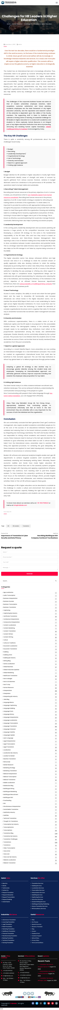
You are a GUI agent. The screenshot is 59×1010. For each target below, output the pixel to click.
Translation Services (37, 883)
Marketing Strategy (29, 768)
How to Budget (29, 679)
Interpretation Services (38, 892)
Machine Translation (29, 759)
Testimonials (5, 888)
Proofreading (29, 801)
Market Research (29, 765)
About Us (4, 883)
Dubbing (30, 652)
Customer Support (37, 935)
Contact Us (5, 890)
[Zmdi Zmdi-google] (56, 1003)
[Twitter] (36, 1003)
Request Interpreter (7, 895)
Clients (4, 885)
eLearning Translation (8, 922)
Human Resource (17, 24)
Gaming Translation (7, 942)
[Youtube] (48, 1003)
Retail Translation (7, 926)
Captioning (29, 610)
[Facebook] (33, 1003)
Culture (29, 640)
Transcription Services (38, 890)
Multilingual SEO (29, 798)
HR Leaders (16, 526)
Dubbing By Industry (29, 658)
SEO (29, 804)
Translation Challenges (29, 839)
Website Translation (29, 863)
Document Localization (29, 646)
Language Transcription (30, 723)
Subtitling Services (37, 895)
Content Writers (29, 634)
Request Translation (7, 892)
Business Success (29, 601)
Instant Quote (6, 901)
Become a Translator (37, 926)
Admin (20, 44)
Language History (29, 714)
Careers (34, 931)
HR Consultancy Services (39, 908)
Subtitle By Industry (29, 813)
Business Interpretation (29, 598)
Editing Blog (29, 661)
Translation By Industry (30, 836)
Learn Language (29, 738)
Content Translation (29, 631)
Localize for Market (29, 756)
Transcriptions (30, 830)
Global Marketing (29, 673)
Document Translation (29, 649)
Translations (30, 842)
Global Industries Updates (29, 670)
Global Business (29, 667)
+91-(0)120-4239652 (8, 973)
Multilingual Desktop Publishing (40, 904)
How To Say (29, 685)
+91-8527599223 (43, 503)
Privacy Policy (35, 940)
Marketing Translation (29, 771)
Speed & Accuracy (36, 924)
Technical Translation (29, 818)
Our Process (35, 922)
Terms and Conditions (37, 942)
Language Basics (29, 703)
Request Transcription (8, 897)
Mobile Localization (29, 783)
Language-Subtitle (29, 732)
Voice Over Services (37, 899)
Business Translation (29, 607)
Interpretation (30, 691)
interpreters (30, 694)
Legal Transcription (29, 744)
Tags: (3, 526)
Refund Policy (35, 938)
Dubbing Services (37, 885)
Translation (26, 526)
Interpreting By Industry (29, 697)
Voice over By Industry (29, 857)
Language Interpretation (29, 717)
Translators (29, 845)
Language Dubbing (29, 708)
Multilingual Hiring (29, 789)
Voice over (30, 854)
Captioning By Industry (29, 613)
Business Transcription (29, 604)
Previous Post (4, 533)
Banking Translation (7, 938)
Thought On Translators (29, 821)
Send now (29, 574)
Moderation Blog (29, 786)
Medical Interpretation (29, 774)
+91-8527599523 (7, 970)
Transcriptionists (29, 827)
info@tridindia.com (20, 505)
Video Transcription (29, 848)
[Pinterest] (52, 1003)
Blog (33, 929)
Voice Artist (29, 851)
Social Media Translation (29, 810)
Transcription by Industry (29, 824)
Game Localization (29, 664)
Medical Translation (29, 780)
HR (8, 526)
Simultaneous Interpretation (29, 807)
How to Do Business (29, 682)
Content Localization (29, 625)
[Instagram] (40, 1003)
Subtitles (29, 815)
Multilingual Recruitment (29, 795)
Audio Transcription (29, 596)
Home (8, 24)
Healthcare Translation (29, 676)
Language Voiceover (29, 729)
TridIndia (13, 1003)
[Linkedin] (44, 1003)
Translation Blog (30, 833)
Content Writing (29, 637)
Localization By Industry (29, 753)
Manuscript (29, 762)
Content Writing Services (39, 901)
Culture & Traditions (29, 643)
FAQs (33, 919)
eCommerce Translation (9, 919)
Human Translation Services (39, 906)
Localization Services (38, 888)
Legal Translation (29, 747)
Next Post (55, 533)
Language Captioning (29, 706)
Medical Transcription (29, 777)
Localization (29, 750)
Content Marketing (29, 628)
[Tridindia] (9, 2)
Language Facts (29, 711)
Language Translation (30, 726)
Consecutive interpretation (29, 622)
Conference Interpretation (29, 619)
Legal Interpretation (29, 741)
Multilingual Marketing (29, 792)
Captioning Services (37, 897)
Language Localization (29, 720)
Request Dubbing (7, 899)
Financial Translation (8, 933)
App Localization (29, 593)
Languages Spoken (29, 735)
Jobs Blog (29, 700)
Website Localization (29, 860)
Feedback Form (36, 933)
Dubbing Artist (29, 655)
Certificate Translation (29, 616)
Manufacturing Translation (9, 935)
